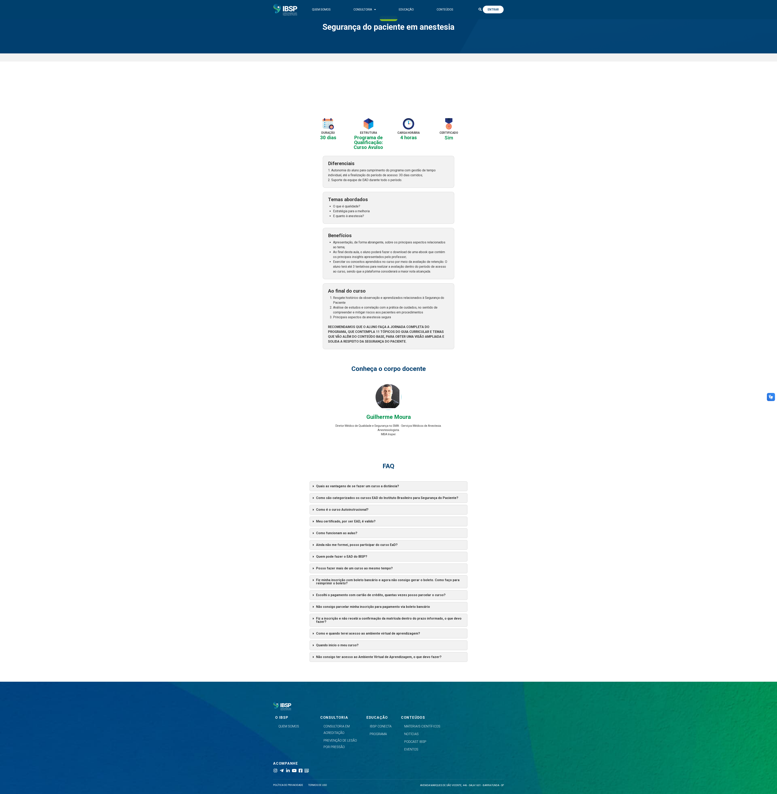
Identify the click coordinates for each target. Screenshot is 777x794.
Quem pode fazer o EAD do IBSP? (341, 556)
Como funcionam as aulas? (336, 533)
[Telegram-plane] (281, 771)
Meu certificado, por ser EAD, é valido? (346, 521)
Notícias (411, 734)
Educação (406, 9)
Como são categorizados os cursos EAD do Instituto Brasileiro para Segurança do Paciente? (387, 498)
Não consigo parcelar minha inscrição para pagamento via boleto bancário (373, 607)
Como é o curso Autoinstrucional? (342, 510)
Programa (378, 734)
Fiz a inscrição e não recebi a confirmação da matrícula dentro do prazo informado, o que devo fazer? (389, 620)
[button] (480, 9)
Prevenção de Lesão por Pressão (340, 744)
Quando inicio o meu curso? (337, 645)
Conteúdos (445, 9)
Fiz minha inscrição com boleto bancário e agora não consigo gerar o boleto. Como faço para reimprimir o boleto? (388, 581)
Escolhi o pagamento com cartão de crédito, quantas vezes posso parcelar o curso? (381, 595)
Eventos (411, 749)
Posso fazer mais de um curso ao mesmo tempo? (354, 568)
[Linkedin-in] (288, 771)
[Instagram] (275, 771)
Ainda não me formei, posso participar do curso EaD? (357, 545)
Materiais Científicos (422, 726)
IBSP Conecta (381, 726)
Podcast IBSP (415, 742)
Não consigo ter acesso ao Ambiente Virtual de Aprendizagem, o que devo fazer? (379, 657)
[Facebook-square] (300, 771)
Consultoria (362, 9)
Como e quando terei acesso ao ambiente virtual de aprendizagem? (368, 633)
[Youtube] (294, 771)
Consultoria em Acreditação (337, 729)
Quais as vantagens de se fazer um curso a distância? (357, 486)
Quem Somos (321, 9)
